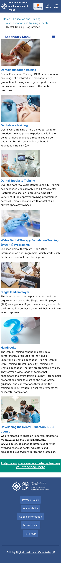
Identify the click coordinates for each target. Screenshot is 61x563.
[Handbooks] (30, 356)
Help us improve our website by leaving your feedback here (30, 465)
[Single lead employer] (30, 289)
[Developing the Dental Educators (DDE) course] (30, 426)
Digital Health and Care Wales (33, 552)
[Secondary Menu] (53, 36)
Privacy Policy (30, 499)
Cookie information (30, 516)
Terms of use (30, 525)
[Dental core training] (30, 122)
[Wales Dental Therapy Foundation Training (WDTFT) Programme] (30, 236)
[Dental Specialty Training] (30, 179)
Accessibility (30, 508)
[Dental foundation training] (30, 67)
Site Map (30, 533)
